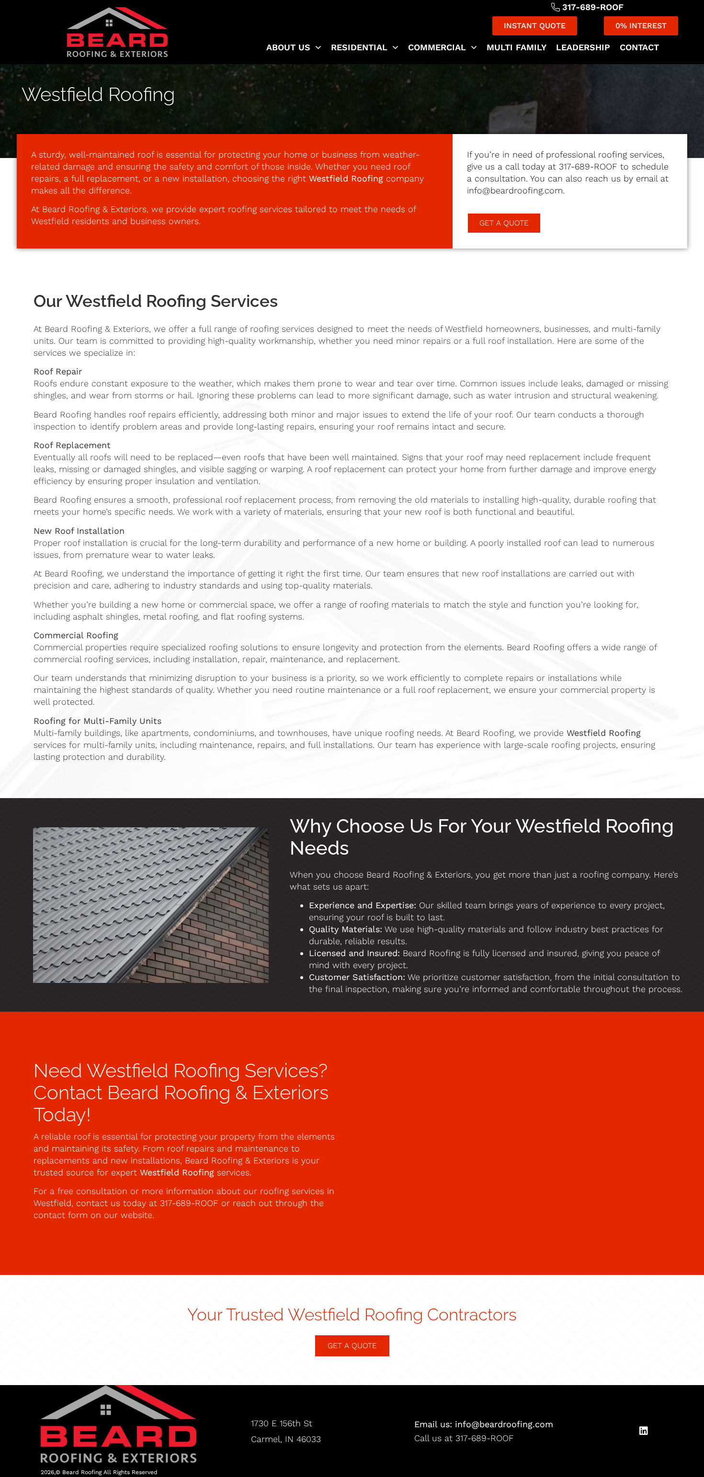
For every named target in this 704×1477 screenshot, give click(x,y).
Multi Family (516, 47)
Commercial (437, 47)
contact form (61, 1215)
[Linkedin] (643, 1431)
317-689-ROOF (588, 166)
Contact (639, 47)
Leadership (583, 47)
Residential (359, 47)
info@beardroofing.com (515, 190)
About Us (288, 47)
